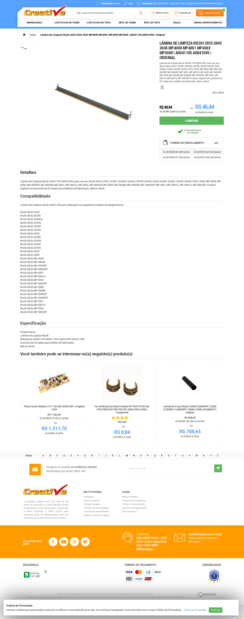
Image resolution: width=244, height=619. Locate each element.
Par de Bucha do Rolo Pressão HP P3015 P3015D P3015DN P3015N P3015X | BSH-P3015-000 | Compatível (122, 409)
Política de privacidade (96, 508)
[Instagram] (74, 541)
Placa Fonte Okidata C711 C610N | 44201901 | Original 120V (54, 408)
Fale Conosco (129, 511)
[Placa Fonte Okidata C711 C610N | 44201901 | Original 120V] (54, 383)
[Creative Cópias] (43, 11)
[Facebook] (53, 541)
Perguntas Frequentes (134, 500)
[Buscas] (141, 13)
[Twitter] (85, 541)
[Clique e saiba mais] (45, 571)
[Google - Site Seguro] (32, 574)
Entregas (88, 496)
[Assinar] (218, 468)
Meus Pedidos (130, 496)
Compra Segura (92, 504)
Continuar (215, 610)
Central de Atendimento (96, 511)
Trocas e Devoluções (133, 504)
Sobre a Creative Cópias (97, 515)
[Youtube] (63, 541)
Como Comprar (92, 500)
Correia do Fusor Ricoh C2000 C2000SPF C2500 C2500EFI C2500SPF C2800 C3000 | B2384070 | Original (189, 409)
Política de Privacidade (195, 610)
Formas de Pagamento (134, 508)
